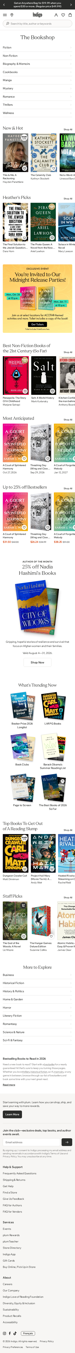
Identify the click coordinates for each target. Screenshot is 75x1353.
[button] (5, 15)
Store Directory (12, 1247)
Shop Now (37, 662)
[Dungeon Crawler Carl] (15, 853)
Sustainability (11, 1309)
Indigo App (9, 1254)
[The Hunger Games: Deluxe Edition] (42, 920)
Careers (7, 1284)
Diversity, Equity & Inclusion (19, 1303)
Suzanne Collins (38, 950)
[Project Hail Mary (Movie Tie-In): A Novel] (43, 853)
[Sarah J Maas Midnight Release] (37, 298)
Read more (9, 1084)
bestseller (49, 1064)
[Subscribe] (67, 1142)
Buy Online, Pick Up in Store (19, 1267)
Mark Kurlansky (39, 401)
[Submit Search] (7, 23)
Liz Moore (8, 950)
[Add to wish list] (24, 168)
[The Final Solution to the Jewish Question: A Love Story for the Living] (15, 222)
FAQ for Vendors (12, 1211)
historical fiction (39, 1071)
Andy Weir (36, 882)
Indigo (14, 1341)
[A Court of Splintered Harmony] (15, 443)
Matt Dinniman (11, 879)
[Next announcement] (71, 5)
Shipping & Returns (14, 1179)
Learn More (12, 1114)
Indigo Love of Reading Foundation (23, 1296)
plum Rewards (11, 1235)
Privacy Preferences (13, 1347)
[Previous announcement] (4, 5)
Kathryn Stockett (40, 178)
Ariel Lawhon (37, 251)
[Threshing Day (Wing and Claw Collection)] (40, 443)
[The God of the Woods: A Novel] (15, 920)
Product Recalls (12, 1316)
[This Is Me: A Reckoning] (15, 152)
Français (28, 1333)
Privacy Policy (47, 1341)
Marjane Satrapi (11, 404)
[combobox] (40, 24)
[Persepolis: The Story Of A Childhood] (16, 375)
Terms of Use (32, 1347)
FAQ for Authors (12, 1205)
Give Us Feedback (13, 1198)
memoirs (58, 1071)
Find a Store (10, 1192)
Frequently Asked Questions (19, 1173)
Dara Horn (8, 251)
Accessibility (10, 1322)
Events (7, 1228)
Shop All (68, 129)
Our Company (11, 1290)
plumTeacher (10, 1241)
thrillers (26, 1071)
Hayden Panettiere (13, 181)
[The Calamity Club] (44, 152)
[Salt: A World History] (43, 375)
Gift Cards (9, 1260)
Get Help (8, 1186)
